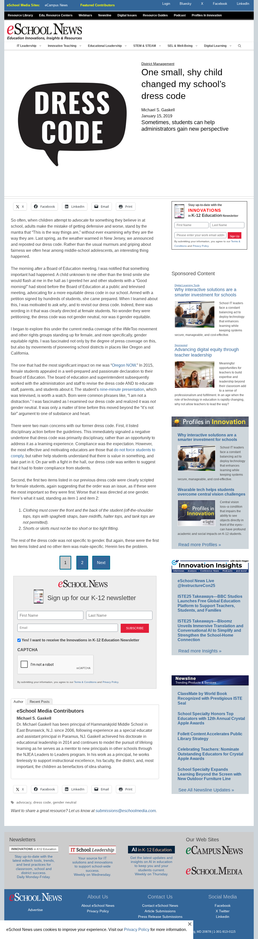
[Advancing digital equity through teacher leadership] (195, 386)
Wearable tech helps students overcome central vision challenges (211, 492)
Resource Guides (155, 15)
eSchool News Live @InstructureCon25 (196, 583)
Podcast (180, 15)
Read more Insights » (199, 650)
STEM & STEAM (144, 46)
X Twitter (223, 911)
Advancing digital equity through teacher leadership (207, 352)
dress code (42, 802)
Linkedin (222, 917)
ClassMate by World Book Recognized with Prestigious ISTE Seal (210, 698)
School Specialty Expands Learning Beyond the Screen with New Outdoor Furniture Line (209, 774)
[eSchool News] (44, 31)
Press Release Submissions (160, 917)
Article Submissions (160, 911)
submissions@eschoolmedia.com (125, 811)
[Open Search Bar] (239, 46)
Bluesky (185, 4)
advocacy (23, 802)
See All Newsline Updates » (206, 789)
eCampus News (56, 5)
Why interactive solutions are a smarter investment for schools (205, 292)
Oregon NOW (124, 365)
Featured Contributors (97, 5)
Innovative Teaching (62, 46)
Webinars (85, 15)
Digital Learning (215, 46)
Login (166, 4)
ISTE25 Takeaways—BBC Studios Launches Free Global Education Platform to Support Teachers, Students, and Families (210, 603)
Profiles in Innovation (207, 15)
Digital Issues (127, 15)
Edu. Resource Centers (56, 15)
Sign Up (234, 236)
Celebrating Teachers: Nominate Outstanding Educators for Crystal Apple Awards (210, 754)
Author (18, 702)
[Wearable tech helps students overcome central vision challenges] (196, 524)
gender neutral (64, 802)
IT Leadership (26, 46)
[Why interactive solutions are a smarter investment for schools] (195, 325)
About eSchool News (97, 905)
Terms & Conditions (85, 682)
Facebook (223, 905)
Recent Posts (40, 702)
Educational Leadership (105, 46)
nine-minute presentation (122, 389)
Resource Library (20, 15)
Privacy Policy (110, 682)
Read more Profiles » (199, 544)
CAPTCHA (27, 650)
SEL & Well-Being (180, 46)
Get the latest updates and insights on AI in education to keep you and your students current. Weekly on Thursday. (151, 866)
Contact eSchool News (160, 905)
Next (101, 563)
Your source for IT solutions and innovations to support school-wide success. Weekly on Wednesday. (92, 866)
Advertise (35, 910)
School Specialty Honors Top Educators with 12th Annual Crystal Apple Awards (211, 718)
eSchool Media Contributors (50, 711)
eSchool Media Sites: (23, 5)
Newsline (104, 15)
